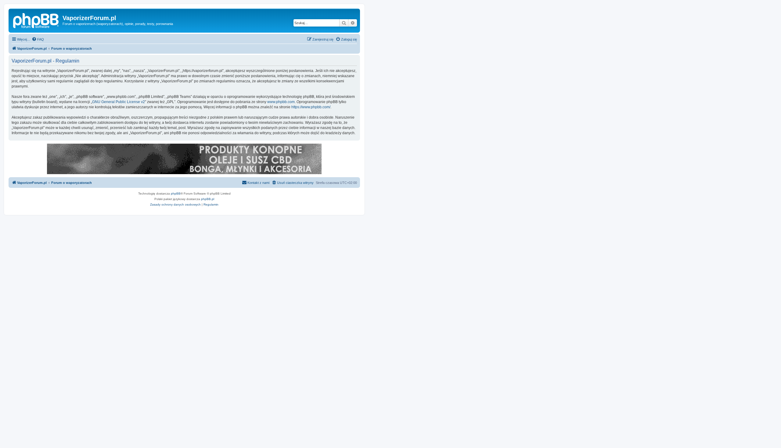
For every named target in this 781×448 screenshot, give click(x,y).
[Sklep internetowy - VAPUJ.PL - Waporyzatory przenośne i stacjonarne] (184, 159)
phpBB (176, 193)
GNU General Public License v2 (118, 102)
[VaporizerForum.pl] (36, 20)
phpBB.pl (207, 199)
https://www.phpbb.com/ (310, 107)
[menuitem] (38, 39)
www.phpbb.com (281, 102)
